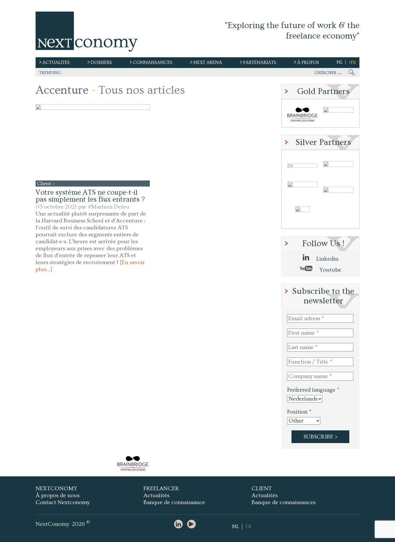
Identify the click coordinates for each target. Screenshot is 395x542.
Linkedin (326, 259)
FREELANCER (161, 488)
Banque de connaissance (174, 502)
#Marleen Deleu (108, 207)
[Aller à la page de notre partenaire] (132, 463)
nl (340, 62)
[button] (93, 142)
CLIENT (262, 488)
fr (353, 62)
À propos (308, 62)
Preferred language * (313, 390)
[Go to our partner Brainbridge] (302, 114)
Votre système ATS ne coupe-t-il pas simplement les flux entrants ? (90, 196)
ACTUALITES (56, 62)
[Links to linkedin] (180, 524)
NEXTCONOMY (56, 488)
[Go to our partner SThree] (338, 114)
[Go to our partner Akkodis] (302, 165)
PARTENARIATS (259, 62)
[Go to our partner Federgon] (302, 190)
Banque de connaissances (283, 502)
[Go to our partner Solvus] (338, 165)
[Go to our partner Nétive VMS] (302, 215)
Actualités (156, 495)
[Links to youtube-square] (193, 524)
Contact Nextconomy (63, 502)
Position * (299, 412)
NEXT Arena (207, 62)
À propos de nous (58, 495)
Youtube (329, 270)
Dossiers (101, 62)
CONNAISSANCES (152, 62)
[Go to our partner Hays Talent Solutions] (338, 190)
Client (45, 183)
